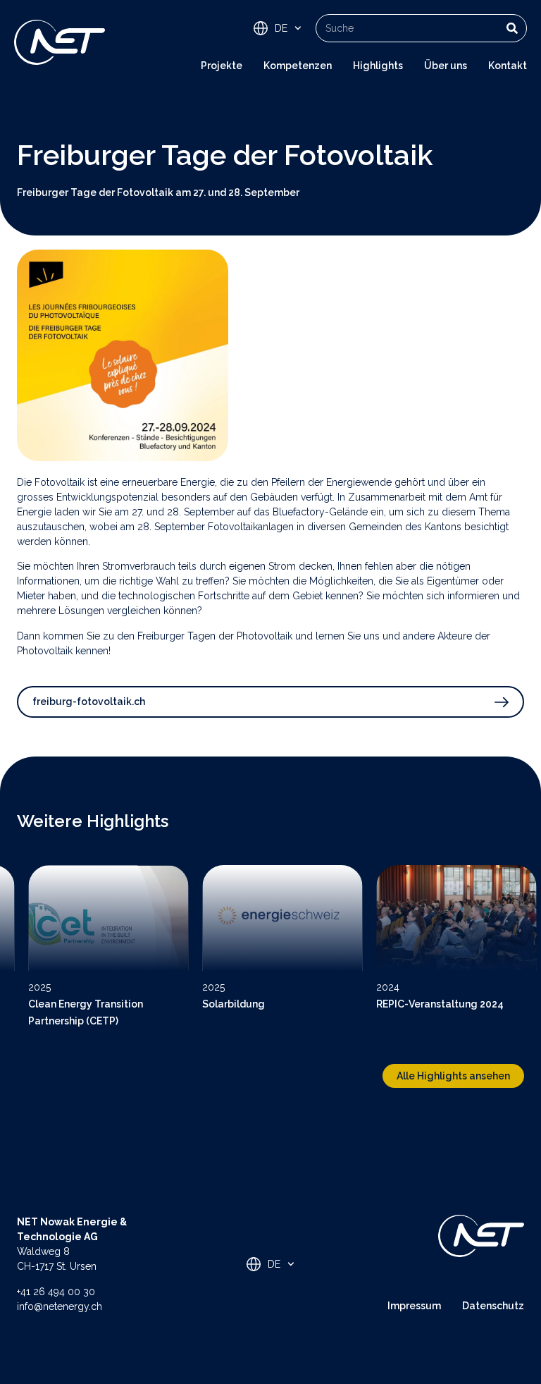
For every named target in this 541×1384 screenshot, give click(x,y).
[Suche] (512, 28)
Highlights (378, 66)
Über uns (445, 66)
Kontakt (507, 66)
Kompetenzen (297, 66)
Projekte (221, 66)
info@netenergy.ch (59, 1306)
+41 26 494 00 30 (56, 1291)
